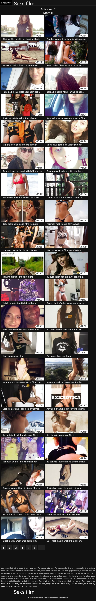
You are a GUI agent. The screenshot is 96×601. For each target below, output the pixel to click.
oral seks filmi (25, 584)
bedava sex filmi (33, 571)
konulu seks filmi (69, 579)
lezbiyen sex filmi (78, 581)
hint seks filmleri (12, 579)
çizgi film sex (74, 571)
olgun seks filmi (12, 584)
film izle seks (33, 576)
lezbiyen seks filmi (63, 581)
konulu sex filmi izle (22, 581)
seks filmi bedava (31, 586)
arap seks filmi (65, 568)
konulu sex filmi (7, 581)
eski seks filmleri (20, 576)
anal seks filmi (35, 568)
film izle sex (44, 576)
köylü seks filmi (49, 581)
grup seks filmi (56, 576)
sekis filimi (65, 584)
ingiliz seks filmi (26, 579)
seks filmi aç (19, 586)
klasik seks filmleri (54, 579)
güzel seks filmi (69, 576)
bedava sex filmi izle (49, 571)
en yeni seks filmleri (72, 573)
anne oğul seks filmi (50, 568)
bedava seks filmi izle (18, 571)
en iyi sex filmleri (56, 573)
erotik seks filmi (87, 573)
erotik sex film (7, 576)
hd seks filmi (81, 576)
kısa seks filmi (40, 579)
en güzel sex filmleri (25, 573)
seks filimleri (89, 584)
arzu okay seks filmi (80, 568)
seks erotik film (76, 584)
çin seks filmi (63, 571)
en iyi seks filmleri (41, 573)
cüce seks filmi (86, 571)
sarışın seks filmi (53, 584)
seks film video (7, 586)
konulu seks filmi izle (85, 579)
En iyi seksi (47, 9)
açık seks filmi (7, 568)
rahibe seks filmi (38, 584)
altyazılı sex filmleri (21, 568)
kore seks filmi (36, 581)
